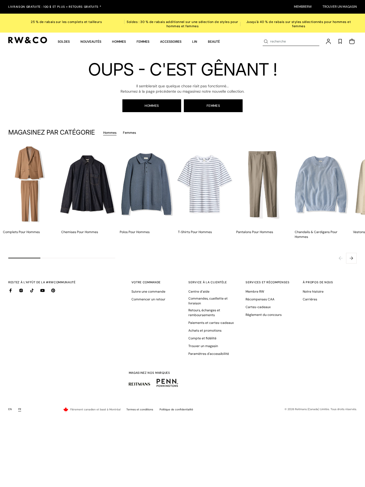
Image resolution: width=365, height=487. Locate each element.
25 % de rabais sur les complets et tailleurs (66, 22)
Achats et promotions (205, 330)
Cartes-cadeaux (258, 307)
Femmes (213, 106)
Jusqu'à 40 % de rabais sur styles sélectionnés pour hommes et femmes (298, 24)
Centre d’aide (198, 291)
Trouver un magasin (340, 7)
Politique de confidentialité (176, 409)
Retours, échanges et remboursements (204, 312)
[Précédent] (340, 258)
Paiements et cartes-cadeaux (211, 323)
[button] (64, 41)
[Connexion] (328, 41)
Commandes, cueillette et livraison (208, 300)
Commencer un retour (148, 299)
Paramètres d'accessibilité (208, 354)
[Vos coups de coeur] (340, 41)
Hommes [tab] (110, 133)
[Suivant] (351, 258)
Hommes (152, 106)
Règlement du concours (264, 315)
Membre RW (255, 291)
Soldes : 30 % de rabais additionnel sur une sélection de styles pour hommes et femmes (182, 24)
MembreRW (303, 7)
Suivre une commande (148, 291)
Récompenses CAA (260, 299)
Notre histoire (313, 291)
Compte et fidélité (202, 338)
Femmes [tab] (129, 133)
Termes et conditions (139, 409)
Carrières (310, 299)
